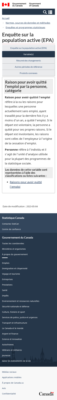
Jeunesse (6, 355)
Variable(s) (28, 54)
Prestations (7, 284)
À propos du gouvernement (15, 254)
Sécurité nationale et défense (15, 306)
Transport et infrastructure (14, 322)
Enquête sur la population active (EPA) (28, 48)
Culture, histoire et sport (13, 312)
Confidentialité (9, 393)
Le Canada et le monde (12, 328)
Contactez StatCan (10, 223)
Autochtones (8, 344)
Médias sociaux (9, 372)
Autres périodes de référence (28, 66)
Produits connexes (28, 73)
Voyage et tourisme (11, 274)
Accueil (5, 18)
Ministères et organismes (14, 249)
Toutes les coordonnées (13, 243)
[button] (29, 12)
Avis (4, 388)
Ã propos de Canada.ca (13, 382)
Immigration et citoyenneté (14, 268)
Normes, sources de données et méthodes (28, 22)
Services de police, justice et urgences (19, 317)
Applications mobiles (11, 377)
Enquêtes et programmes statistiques (25, 27)
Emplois (5, 263)
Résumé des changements (28, 60)
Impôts (5, 295)
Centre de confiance (11, 229)
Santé (4, 290)
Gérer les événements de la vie (16, 361)
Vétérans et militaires (12, 350)
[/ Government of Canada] (21, 5)
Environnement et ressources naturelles (20, 301)
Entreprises (7, 279)
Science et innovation (12, 339)
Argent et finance (10, 333)
